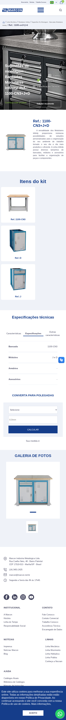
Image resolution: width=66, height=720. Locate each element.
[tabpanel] (33, 487)
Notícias (32, 2)
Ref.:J (18, 296)
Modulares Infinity (24, 22)
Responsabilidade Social (14, 626)
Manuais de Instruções (14, 685)
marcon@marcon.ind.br (19, 575)
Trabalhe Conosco (41, 2)
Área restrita (24, 2)
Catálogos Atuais (11, 678)
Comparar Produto (49, 80)
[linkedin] (15, 597)
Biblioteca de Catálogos (14, 682)
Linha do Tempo (11, 622)
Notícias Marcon (11, 650)
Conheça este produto (16, 102)
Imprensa (8, 646)
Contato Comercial (50, 618)
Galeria (56, 75)
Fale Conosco (48, 614)
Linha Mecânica (12, 22)
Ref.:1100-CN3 (18, 219)
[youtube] (31, 597)
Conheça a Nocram (53, 661)
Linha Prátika (51, 657)
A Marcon (8, 614)
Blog (6, 654)
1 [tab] (33, 512)
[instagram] (23, 597)
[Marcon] (12, 10)
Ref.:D (18, 258)
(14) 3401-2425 (15, 569)
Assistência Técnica (51, 626)
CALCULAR (33, 429)
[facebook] (6, 597)
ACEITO (33, 713)
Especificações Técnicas (48, 86)
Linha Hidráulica (52, 654)
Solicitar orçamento (45, 104)
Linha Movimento (52, 650)
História (7, 618)
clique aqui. (58, 704)
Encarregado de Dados (52, 629)
